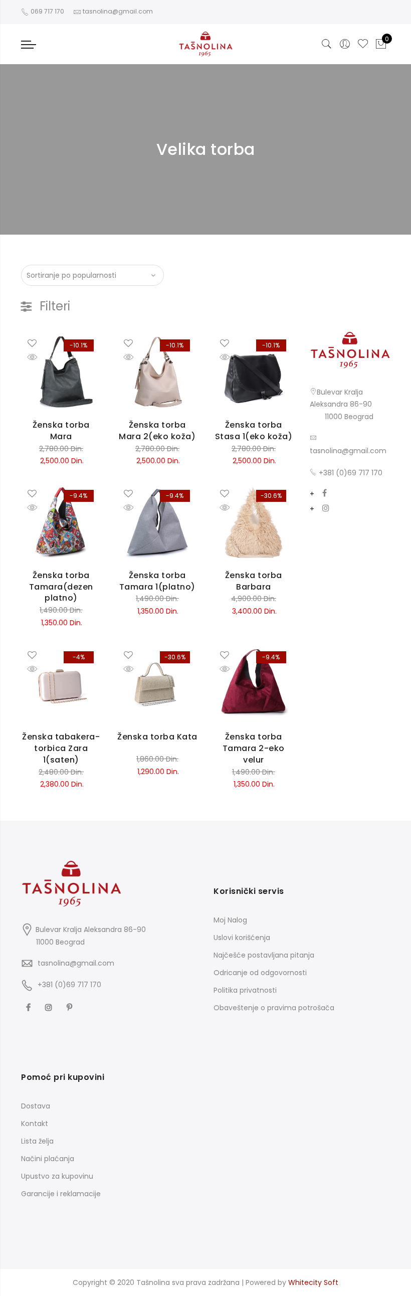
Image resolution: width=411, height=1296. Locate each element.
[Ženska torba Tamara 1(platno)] (157, 522)
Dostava (35, 1106)
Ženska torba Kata (157, 737)
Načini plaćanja (47, 1159)
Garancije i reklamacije (61, 1194)
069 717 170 (46, 11)
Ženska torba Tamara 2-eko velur (254, 748)
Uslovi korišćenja (242, 938)
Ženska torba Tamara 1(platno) (157, 581)
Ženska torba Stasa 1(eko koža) (254, 430)
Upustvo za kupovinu (57, 1176)
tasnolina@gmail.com (348, 451)
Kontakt (34, 1124)
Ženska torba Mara (61, 430)
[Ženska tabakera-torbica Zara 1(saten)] (61, 684)
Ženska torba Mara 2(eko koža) (157, 430)
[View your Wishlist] (363, 44)
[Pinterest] (71, 1007)
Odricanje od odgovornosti (260, 973)
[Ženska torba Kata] (157, 684)
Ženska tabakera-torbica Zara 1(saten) (61, 748)
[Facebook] (324, 494)
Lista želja (37, 1141)
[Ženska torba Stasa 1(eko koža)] (254, 372)
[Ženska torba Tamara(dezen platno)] (61, 522)
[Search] (327, 44)
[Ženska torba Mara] (61, 372)
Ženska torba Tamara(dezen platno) (61, 587)
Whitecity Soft (313, 1282)
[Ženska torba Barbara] (254, 522)
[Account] (345, 44)
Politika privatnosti (245, 990)
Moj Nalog (230, 920)
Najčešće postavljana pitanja (264, 955)
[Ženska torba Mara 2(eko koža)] (157, 372)
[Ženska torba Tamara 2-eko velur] (254, 684)
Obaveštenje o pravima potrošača (274, 1008)
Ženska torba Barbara (253, 581)
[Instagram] (325, 509)
